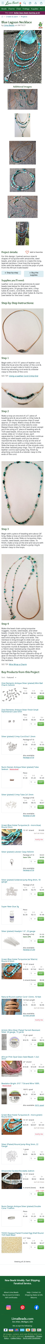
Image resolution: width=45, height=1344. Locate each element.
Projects (24, 16)
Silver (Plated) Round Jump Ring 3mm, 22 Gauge (19, 1145)
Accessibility (30, 1336)
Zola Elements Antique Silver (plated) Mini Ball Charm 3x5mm (22, 684)
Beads (4, 8)
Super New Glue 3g (10, 906)
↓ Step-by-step (11, 272)
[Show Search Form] (24, 3)
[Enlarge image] (22, 331)
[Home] (2, 16)
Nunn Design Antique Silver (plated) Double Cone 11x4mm (21, 1207)
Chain (18, 8)
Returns (34, 1297)
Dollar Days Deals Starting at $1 (27, 13)
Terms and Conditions (31, 1338)
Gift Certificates (11, 1297)
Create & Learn (12, 16)
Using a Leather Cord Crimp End (23, 376)
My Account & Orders (11, 1295)
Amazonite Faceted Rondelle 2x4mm (17, 1171)
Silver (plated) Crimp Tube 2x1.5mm (17, 794)
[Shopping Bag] (41, 3)
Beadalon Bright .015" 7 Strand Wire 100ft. (20, 1083)
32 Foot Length (29, 1015)
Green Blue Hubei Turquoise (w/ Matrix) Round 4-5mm (19, 960)
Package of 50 (28, 757)
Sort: (3, 677)
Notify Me (39, 839)
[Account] (35, 3)
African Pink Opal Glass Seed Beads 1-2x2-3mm (20, 1058)
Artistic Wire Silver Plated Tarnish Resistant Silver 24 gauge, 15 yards (20, 1031)
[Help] (30, 3)
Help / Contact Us (34, 1292)
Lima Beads (9, 25)
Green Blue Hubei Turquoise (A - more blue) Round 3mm (21, 826)
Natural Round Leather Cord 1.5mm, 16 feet (21, 997)
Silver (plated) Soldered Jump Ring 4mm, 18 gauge (20, 881)
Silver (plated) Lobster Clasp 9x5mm (17, 852)
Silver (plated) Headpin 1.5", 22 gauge (18, 931)
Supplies (34, 8)
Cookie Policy (16, 1338)
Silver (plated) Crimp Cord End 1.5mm (18, 736)
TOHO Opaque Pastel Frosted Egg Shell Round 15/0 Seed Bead (22, 1234)
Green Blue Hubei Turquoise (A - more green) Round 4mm (21, 1116)
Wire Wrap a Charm (18, 664)
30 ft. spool (39, 1105)
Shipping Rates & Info (34, 1295)
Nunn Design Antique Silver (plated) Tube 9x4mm (20, 768)
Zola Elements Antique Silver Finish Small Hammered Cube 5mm (19, 710)
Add (40, 697)
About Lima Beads (11, 1292)
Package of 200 (29, 815)
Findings (26, 8)
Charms (11, 8)
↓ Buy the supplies (33, 273)
